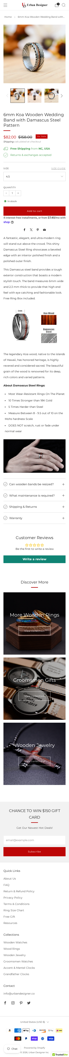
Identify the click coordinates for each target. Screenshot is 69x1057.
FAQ (6, 884)
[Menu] (5, 5)
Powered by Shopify (34, 1047)
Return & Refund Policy (18, 891)
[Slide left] (8, 95)
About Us (9, 878)
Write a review (34, 559)
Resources (10, 923)
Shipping (8, 141)
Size (6, 168)
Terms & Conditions (16, 904)
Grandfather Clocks (16, 974)
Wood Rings (11, 948)
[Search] (64, 5)
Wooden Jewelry (14, 955)
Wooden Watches (15, 942)
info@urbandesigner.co (19, 993)
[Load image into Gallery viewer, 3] (51, 95)
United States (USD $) (32, 1021)
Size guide (58, 168)
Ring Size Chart (13, 910)
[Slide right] (61, 95)
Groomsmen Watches (18, 961)
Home (8, 17)
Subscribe (34, 851)
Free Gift (9, 916)
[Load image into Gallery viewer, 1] (17, 95)
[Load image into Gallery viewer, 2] (34, 95)
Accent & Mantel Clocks (19, 967)
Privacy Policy (12, 897)
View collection (34, 630)
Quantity (9, 187)
